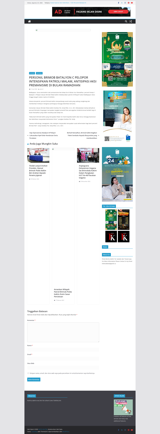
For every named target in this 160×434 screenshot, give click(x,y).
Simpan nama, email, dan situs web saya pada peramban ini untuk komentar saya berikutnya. (62, 373)
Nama (30, 345)
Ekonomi (32, 73)
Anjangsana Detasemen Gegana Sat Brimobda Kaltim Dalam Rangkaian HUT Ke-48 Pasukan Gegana (88, 171)
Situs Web (30, 363)
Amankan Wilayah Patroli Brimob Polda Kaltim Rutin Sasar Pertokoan (63, 293)
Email (29, 354)
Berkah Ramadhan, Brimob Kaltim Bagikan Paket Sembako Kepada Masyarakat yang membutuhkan (82, 135)
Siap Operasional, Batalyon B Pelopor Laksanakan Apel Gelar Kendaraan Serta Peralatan (43, 135)
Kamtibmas (39, 73)
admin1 (42, 89)
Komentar (31, 320)
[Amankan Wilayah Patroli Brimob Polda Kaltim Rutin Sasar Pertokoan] (63, 149)
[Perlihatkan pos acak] (130, 21)
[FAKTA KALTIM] (29, 21)
